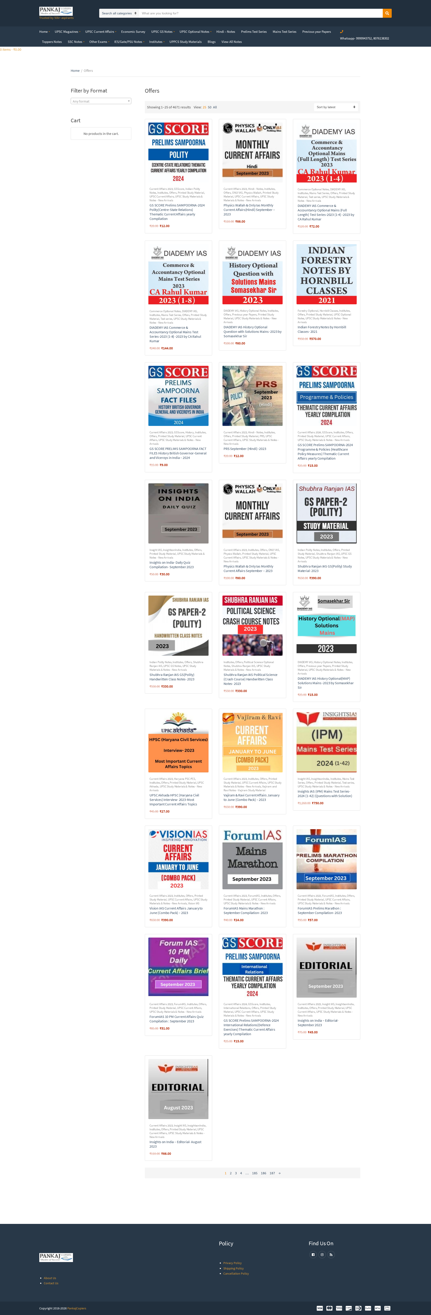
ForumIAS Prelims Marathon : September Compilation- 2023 (320, 910)
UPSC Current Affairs (99, 31)
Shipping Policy (233, 1268)
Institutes (155, 41)
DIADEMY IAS (337, 189)
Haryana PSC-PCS (184, 779)
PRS (262, 436)
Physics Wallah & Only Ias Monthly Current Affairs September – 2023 (248, 568)
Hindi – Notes (225, 31)
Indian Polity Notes (309, 550)
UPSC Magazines (66, 31)
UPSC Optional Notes (194, 31)
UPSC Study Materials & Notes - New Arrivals (249, 198)
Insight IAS (156, 550)
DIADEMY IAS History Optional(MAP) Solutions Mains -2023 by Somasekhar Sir (326, 683)
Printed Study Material (191, 193)
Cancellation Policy (236, 1273)
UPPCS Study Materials (185, 41)
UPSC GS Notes (161, 31)
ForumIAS (254, 896)
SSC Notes (75, 41)
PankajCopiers (76, 1308)
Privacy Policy (232, 1263)
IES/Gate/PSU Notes (128, 41)
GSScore (179, 189)
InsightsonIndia (172, 550)
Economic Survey (133, 31)
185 (254, 1173)
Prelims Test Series (254, 31)
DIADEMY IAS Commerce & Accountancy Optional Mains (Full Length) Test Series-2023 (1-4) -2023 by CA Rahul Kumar (326, 212)
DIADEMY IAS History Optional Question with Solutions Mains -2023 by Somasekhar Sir (252, 331)
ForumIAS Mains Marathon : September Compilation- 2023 (246, 910)
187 (272, 1173)
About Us (50, 1278)
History (189, 432)
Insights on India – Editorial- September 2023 (318, 1022)
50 (209, 107)
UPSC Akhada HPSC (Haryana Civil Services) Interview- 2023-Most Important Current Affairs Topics (174, 799)
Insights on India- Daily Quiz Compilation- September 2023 (172, 564)
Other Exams (98, 41)
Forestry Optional (308, 311)
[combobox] (101, 101)
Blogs (212, 41)
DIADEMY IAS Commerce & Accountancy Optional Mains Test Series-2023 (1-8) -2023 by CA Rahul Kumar (175, 334)
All (215, 107)
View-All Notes (232, 41)
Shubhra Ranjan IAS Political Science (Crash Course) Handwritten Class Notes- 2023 (250, 679)
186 (263, 1173)
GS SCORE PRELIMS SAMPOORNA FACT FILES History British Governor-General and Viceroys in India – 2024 (178, 453)
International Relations (237, 1008)
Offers (172, 193)
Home (43, 31)
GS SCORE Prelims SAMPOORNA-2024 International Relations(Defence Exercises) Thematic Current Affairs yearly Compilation (251, 1027)
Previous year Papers (316, 31)
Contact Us (51, 1283)
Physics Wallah (252, 193)
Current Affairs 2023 (161, 189)
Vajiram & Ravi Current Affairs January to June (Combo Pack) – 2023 (251, 797)
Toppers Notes (52, 41)
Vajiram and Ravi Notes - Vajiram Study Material (250, 788)
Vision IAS (194, 903)
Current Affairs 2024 (309, 432)
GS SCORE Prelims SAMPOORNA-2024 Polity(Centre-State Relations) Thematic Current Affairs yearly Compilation (177, 212)
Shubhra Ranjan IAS (328, 554)
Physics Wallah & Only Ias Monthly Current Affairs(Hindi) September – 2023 (249, 209)
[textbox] (101, 101)
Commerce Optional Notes (313, 189)
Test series (315, 197)
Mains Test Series (284, 31)
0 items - (10, 49)
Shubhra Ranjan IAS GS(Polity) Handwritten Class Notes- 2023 (172, 676)
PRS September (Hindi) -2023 (245, 448)
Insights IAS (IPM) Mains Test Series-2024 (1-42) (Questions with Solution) (325, 793)
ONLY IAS (237, 193)
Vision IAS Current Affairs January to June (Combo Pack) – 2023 (176, 910)
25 (204, 107)
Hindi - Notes (255, 189)
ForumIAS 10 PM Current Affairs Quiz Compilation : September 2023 (176, 1018)
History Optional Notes (253, 311)
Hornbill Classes (329, 311)
